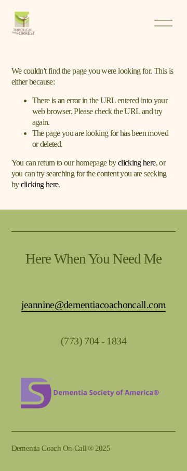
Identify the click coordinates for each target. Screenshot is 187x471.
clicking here (137, 162)
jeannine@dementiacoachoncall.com (93, 304)
